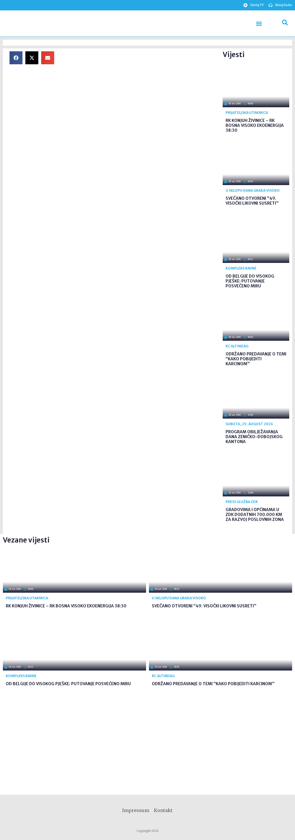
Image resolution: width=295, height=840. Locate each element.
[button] (259, 23)
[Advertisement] (140, 91)
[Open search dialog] (285, 23)
